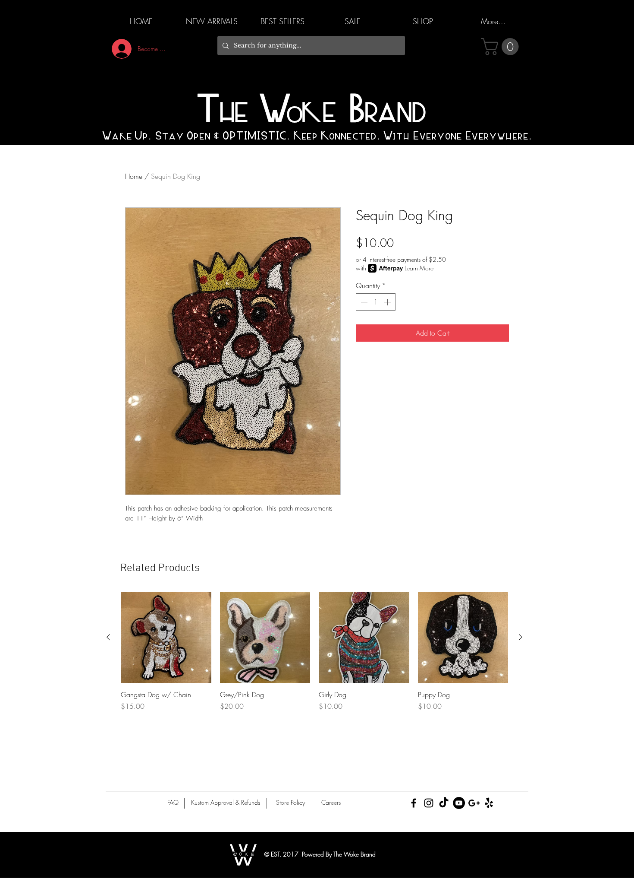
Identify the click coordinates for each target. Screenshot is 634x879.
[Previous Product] (108, 637)
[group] (314, 656)
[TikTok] (444, 803)
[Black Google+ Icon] (474, 803)
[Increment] (388, 302)
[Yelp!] (489, 803)
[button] (502, 46)
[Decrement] (363, 302)
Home (133, 176)
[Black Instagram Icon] (429, 803)
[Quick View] (166, 637)
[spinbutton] (375, 302)
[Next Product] (520, 637)
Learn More (419, 268)
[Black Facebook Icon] (414, 803)
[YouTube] (459, 803)
